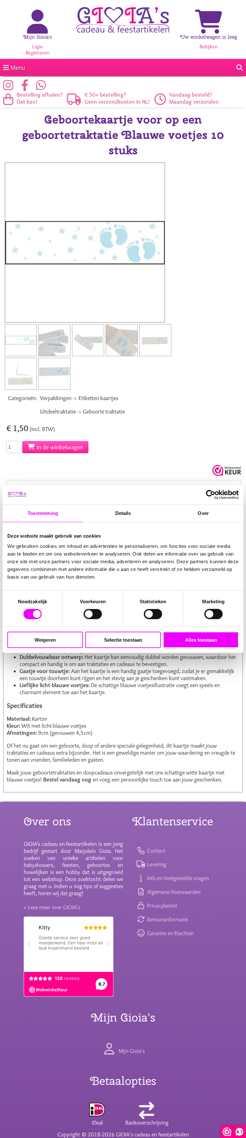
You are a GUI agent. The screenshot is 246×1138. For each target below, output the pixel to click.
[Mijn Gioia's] (37, 28)
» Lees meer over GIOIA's (52, 907)
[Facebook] (26, 87)
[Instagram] (10, 87)
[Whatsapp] (42, 87)
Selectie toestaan (123, 639)
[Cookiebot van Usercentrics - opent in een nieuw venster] (211, 495)
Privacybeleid (161, 905)
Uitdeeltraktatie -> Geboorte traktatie (82, 411)
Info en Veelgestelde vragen (177, 878)
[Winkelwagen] (208, 28)
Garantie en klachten (169, 933)
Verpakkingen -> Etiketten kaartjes (79, 398)
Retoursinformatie (167, 919)
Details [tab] (123, 513)
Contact (155, 850)
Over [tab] (203, 513)
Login (37, 47)
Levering (156, 864)
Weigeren (45, 639)
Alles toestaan (201, 639)
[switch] (93, 614)
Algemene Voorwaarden (173, 891)
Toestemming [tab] (43, 513)
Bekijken (208, 47)
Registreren (37, 53)
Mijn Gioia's (37, 37)
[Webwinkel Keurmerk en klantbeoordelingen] (226, 470)
